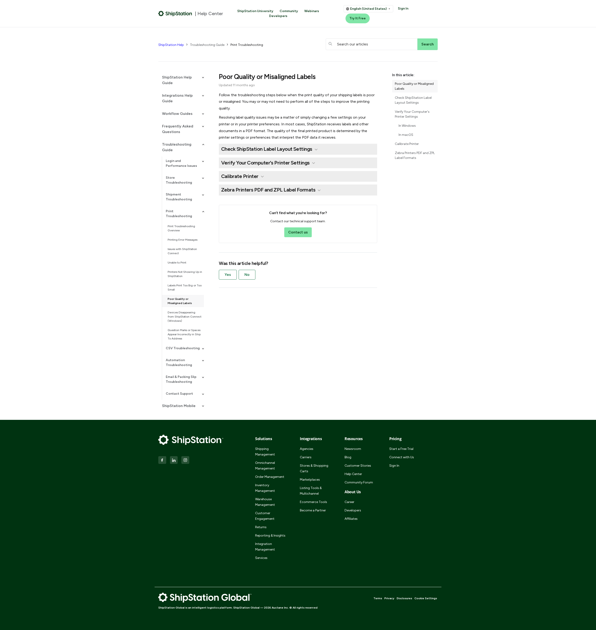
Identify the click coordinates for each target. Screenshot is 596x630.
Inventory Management (265, 488)
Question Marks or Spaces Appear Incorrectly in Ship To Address (184, 334)
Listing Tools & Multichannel (311, 491)
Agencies (306, 449)
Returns (261, 527)
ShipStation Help (171, 45)
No (247, 274)
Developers (278, 16)
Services (261, 558)
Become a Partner (313, 510)
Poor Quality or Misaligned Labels (180, 301)
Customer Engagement (264, 516)
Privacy (389, 598)
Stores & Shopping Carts (314, 468)
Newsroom (353, 449)
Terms (377, 598)
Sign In (403, 8)
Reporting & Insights (270, 536)
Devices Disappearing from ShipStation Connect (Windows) (184, 316)
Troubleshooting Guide (207, 45)
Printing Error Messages (182, 239)
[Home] (175, 13)
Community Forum (359, 482)
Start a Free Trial (401, 449)
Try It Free (357, 18)
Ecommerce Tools (313, 502)
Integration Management (265, 546)
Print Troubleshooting (246, 45)
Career (349, 502)
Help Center (353, 474)
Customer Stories (358, 466)
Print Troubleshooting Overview (181, 228)
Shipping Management (265, 451)
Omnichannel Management (265, 465)
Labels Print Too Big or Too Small (185, 287)
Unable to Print (177, 262)
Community (289, 11)
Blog (348, 457)
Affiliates (351, 519)
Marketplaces (310, 480)
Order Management (269, 477)
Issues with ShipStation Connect (182, 251)
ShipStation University (255, 11)
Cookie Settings (425, 598)
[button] (181, 80)
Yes (228, 274)
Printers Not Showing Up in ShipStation (185, 274)
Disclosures (404, 598)
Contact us (298, 232)
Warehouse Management (265, 502)
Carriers (306, 457)
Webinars (311, 11)
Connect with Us (401, 457)
